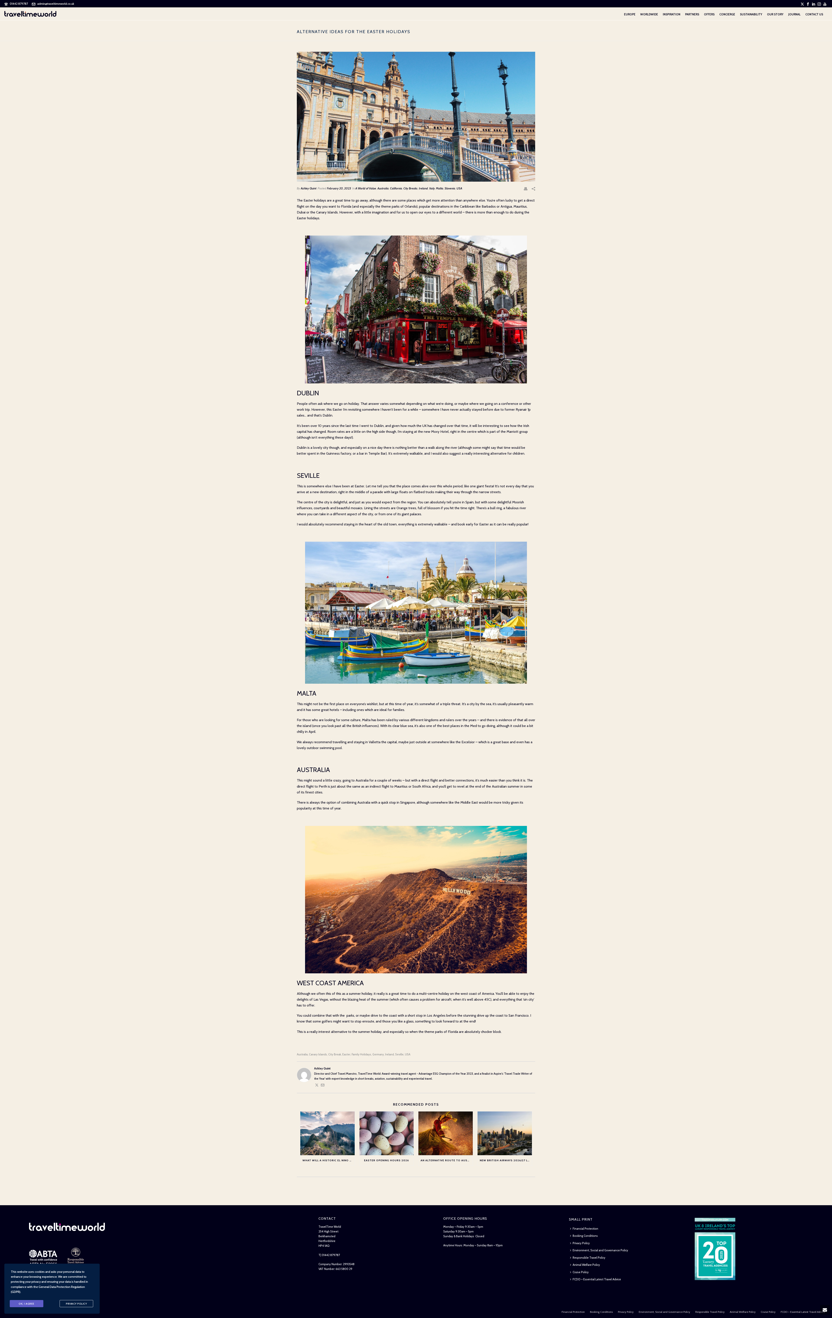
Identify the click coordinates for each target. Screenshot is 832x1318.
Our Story (775, 14)
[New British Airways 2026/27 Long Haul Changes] (505, 1133)
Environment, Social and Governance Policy (600, 1250)
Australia (383, 188)
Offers (709, 14)
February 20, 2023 (339, 188)
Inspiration (671, 14)
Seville (399, 1054)
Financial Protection (585, 1228)
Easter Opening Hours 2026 (386, 1160)
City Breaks (410, 188)
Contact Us (814, 14)
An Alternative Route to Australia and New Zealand (447, 1160)
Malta (439, 188)
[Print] (525, 188)
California (396, 188)
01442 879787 (19, 3)
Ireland (423, 188)
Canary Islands (318, 1054)
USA (459, 188)
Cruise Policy (581, 1272)
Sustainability (751, 14)
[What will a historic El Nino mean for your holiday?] (327, 1133)
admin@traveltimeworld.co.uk (55, 3)
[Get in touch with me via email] (322, 1085)
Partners (692, 14)
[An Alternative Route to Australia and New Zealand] (445, 1133)
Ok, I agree (26, 1303)
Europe (629, 14)
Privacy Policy (581, 1243)
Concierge (727, 14)
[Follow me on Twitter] (316, 1085)
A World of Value (365, 188)
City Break (334, 1054)
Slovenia (450, 188)
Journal (794, 14)
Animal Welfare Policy (586, 1264)
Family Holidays (361, 1054)
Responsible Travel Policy (589, 1257)
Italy (432, 188)
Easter (346, 1054)
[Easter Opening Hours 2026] (386, 1133)
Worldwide (649, 14)
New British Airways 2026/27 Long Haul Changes (506, 1160)
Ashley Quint (308, 188)
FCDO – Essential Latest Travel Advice (597, 1279)
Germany (378, 1054)
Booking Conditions (585, 1235)
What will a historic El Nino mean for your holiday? (328, 1160)
